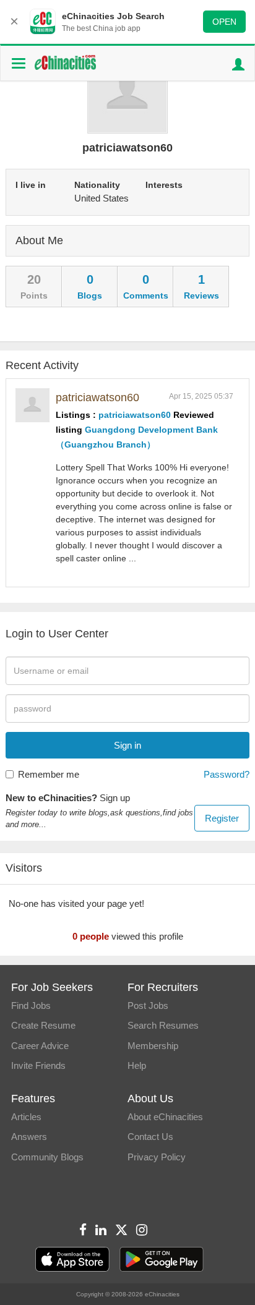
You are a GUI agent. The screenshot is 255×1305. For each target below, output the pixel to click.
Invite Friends (38, 1065)
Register (222, 818)
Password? (226, 774)
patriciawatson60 (97, 397)
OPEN (224, 22)
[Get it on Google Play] (161, 1259)
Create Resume (43, 1025)
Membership (152, 1045)
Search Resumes (163, 1025)
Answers (29, 1136)
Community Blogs (47, 1157)
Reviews (201, 295)
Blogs (89, 295)
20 (34, 279)
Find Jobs (31, 1005)
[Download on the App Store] (72, 1259)
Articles (26, 1117)
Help (136, 1065)
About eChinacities (165, 1117)
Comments (145, 295)
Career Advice (40, 1045)
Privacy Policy (156, 1157)
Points (34, 295)
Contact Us (150, 1136)
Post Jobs (147, 1005)
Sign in (127, 745)
